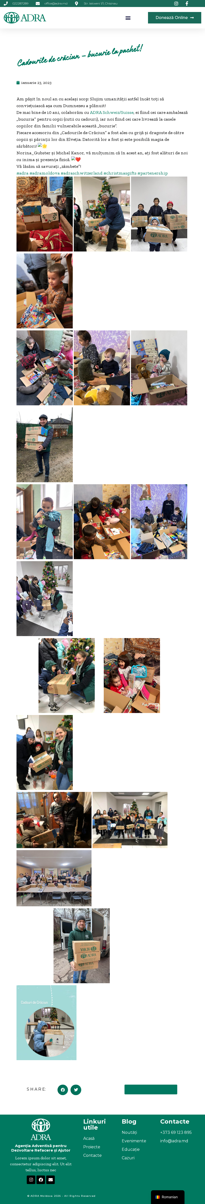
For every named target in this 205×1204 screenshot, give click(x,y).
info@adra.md (174, 1141)
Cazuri (128, 1158)
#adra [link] (22, 173)
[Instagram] (31, 1180)
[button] (128, 18)
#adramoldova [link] (45, 173)
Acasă (88, 1138)
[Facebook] (40, 1180)
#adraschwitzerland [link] (81, 173)
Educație (131, 1149)
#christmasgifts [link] (120, 173)
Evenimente (134, 1141)
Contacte (92, 1155)
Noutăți (129, 1132)
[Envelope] (50, 1180)
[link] (112, 112)
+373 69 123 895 (176, 1132)
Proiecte (91, 1147)
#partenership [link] (153, 173)
